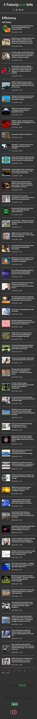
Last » (8, 673)
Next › (3, 673)
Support (14, 704)
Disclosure (23, 704)
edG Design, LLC (20, 694)
